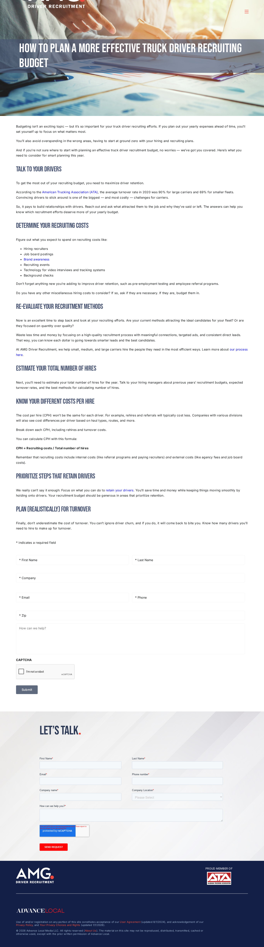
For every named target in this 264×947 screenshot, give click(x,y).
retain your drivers (120, 490)
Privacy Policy (24, 925)
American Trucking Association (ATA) (70, 192)
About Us (90, 930)
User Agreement (130, 921)
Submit (27, 690)
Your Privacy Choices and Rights (60, 925)
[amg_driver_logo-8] (35, 869)
